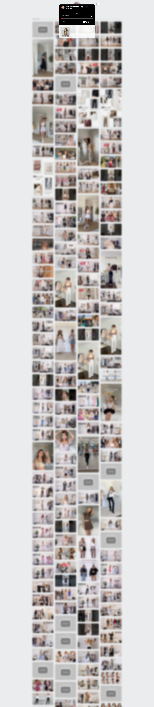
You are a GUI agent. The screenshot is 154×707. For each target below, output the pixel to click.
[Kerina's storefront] (98, 4)
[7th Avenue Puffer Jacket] (65, 32)
